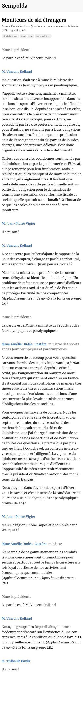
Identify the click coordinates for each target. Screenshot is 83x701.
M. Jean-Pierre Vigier (18, 223)
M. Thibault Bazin (16, 661)
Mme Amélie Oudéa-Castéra (24, 344)
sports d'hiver (43, 36)
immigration (26, 36)
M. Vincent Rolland (17, 71)
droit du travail (10, 36)
